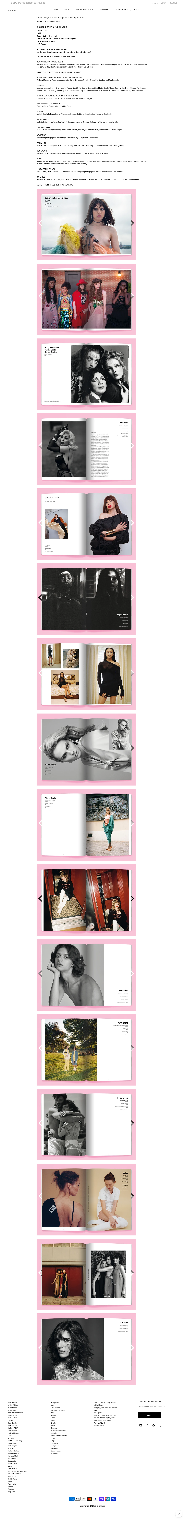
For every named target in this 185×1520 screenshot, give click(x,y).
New (56, 9)
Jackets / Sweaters (58, 1410)
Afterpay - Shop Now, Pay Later (105, 1415)
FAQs (96, 1410)
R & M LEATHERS (14, 1473)
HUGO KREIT (13, 1428)
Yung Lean (11, 1491)
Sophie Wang (12, 1479)
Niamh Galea (12, 1463)
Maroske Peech (13, 1453)
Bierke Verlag (12, 1410)
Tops (52, 1412)
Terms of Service (100, 1423)
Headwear (54, 1443)
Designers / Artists (84, 9)
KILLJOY (11, 1438)
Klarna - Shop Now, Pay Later (104, 1417)
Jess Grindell (12, 1430)
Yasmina (11, 1489)
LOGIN (163, 3)
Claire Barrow (12, 1415)
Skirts (53, 1425)
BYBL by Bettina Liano (15, 1412)
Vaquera (10, 1481)
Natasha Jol (12, 1461)
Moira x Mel (12, 1458)
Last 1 (53, 1405)
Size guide (98, 1412)
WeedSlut (11, 1486)
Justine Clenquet (13, 1433)
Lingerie (54, 1433)
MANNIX (11, 1448)
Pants (53, 1417)
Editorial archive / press (102, 1420)
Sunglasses (55, 1446)
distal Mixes (98, 1405)
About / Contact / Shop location (105, 1402)
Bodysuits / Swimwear (58, 1430)
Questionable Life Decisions (17, 1471)
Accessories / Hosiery (59, 1435)
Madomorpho (12, 1446)
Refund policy (99, 1425)
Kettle (10, 1435)
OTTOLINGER (13, 1468)
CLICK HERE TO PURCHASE (52, 27)
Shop (66, 9)
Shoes (53, 1438)
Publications (122, 9)
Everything (55, 1402)
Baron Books (12, 1407)
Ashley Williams (13, 1405)
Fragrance (54, 1453)
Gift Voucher (55, 1407)
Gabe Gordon (12, 1423)
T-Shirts (54, 1415)
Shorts (53, 1423)
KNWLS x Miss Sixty (15, 1440)
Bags (53, 1440)
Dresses (54, 1428)
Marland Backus (13, 1451)
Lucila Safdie (12, 1443)
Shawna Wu (12, 1476)
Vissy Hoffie (12, 1484)
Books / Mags (56, 1451)
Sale (136, 9)
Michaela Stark (13, 1456)
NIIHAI (10, 1466)
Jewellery (105, 9)
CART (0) (173, 3)
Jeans (53, 1420)
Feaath (10, 1420)
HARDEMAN (12, 1425)
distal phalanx (12, 10)
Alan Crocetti (12, 1402)
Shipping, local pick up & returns (105, 1407)
